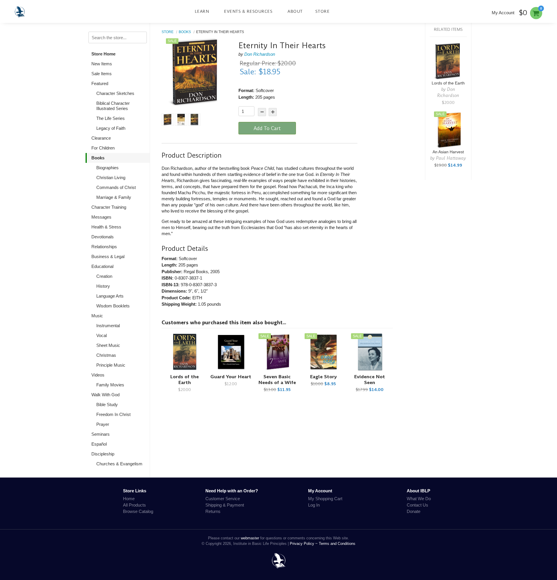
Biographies (107, 167)
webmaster (250, 538)
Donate (413, 511)
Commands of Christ (116, 187)
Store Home (103, 53)
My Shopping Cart (325, 498)
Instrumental (108, 325)
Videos (97, 374)
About (295, 11)
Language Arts (110, 295)
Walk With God (105, 394)
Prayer (102, 424)
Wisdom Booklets (113, 305)
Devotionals (102, 236)
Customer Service (222, 498)
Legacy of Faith (110, 128)
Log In (314, 504)
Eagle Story (323, 376)
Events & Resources (248, 11)
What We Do (419, 498)
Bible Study (107, 404)
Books (97, 157)
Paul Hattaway (451, 158)
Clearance (101, 138)
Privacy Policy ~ (304, 543)
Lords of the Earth (184, 379)
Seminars (100, 434)
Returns (212, 511)
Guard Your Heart (230, 376)
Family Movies (110, 384)
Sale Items (101, 73)
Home (129, 498)
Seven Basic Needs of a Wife (277, 379)
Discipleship (102, 453)
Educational (102, 266)
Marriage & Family (113, 197)
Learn (202, 11)
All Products (134, 504)
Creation (104, 276)
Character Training (108, 207)
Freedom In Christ (113, 414)
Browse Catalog (138, 511)
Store (322, 11)
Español (99, 444)
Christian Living (110, 177)
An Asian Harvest (448, 152)
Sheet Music (108, 345)
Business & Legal (107, 256)
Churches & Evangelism (119, 463)
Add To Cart (267, 128)
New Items (101, 63)
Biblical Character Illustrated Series (113, 106)
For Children (103, 147)
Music (97, 315)
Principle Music (110, 365)
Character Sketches (115, 93)
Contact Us (417, 504)
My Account (503, 12)
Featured (99, 83)
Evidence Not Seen (369, 379)
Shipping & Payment (224, 504)
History (103, 286)
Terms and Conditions (337, 543)
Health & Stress (106, 226)
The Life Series (110, 118)
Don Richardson (259, 54)
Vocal (101, 335)
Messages (101, 217)
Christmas (106, 355)
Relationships (104, 246)
